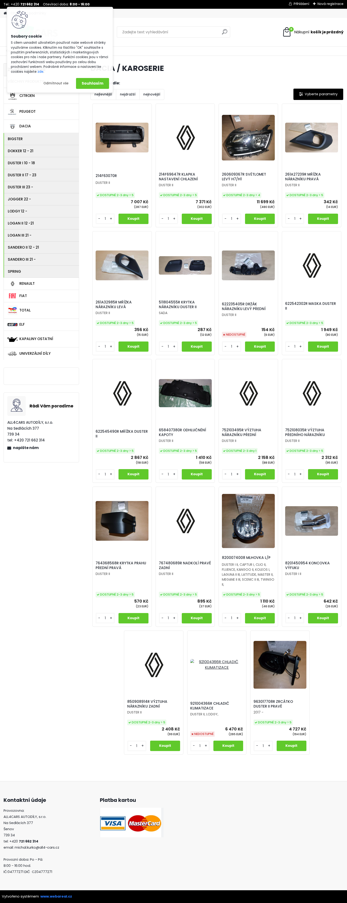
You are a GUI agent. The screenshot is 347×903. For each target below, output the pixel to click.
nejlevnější (103, 94)
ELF (22, 324)
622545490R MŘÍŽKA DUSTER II (122, 434)
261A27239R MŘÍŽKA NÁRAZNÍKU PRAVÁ (303, 176)
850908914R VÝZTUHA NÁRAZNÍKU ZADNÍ (147, 704)
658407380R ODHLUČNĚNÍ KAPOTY (182, 432)
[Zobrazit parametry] (318, 94)
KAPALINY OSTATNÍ (36, 338)
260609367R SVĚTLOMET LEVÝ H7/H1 (244, 176)
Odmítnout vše (55, 83)
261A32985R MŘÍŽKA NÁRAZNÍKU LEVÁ (114, 304)
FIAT (23, 295)
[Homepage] (5, 13)
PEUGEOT (27, 111)
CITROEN (27, 95)
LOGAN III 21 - (19, 235)
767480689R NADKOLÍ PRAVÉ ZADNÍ (185, 565)
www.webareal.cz (56, 896)
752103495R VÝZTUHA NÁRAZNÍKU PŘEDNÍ (241, 432)
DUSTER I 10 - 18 (21, 162)
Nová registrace (330, 3)
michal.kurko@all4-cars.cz (37, 847)
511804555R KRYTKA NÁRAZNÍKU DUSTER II (178, 304)
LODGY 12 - (17, 211)
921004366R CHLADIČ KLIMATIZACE (209, 706)
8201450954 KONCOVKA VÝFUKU (307, 565)
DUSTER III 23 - (20, 187)
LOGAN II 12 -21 (21, 223)
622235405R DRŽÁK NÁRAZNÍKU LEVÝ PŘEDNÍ (244, 306)
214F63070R (106, 175)
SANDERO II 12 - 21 (23, 247)
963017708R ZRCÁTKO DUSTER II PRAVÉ (273, 704)
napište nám (26, 447)
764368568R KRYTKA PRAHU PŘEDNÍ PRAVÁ (121, 565)
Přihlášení (301, 3)
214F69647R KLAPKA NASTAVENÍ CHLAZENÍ (178, 176)
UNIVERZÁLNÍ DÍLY (35, 353)
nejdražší (127, 94)
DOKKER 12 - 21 (20, 150)
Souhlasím (92, 83)
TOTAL (25, 310)
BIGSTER (15, 138)
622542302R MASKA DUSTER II (310, 306)
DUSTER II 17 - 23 (22, 175)
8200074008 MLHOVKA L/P (246, 557)
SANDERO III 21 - (22, 259)
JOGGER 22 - (19, 199)
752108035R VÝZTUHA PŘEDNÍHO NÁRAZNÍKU (305, 432)
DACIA (25, 126)
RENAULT (27, 283)
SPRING (14, 271)
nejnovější (151, 94)
